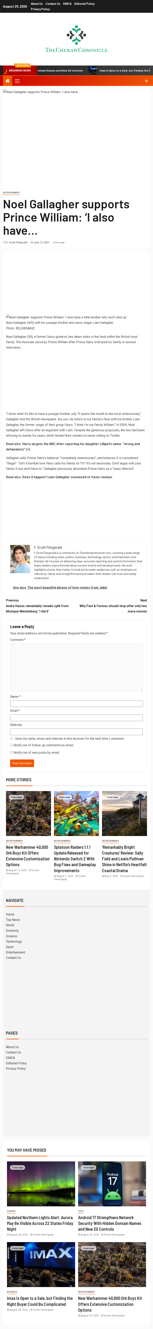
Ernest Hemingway (133, 876)
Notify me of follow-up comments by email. (44, 745)
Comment (18, 640)
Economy (12, 930)
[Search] (146, 81)
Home (10, 914)
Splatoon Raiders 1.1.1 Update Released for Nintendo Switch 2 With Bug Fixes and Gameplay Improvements (75, 858)
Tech (80, 1211)
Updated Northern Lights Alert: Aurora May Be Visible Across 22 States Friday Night (40, 1223)
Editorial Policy (84, 3)
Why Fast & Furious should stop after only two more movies (113, 605)
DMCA (67, 3)
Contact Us (53, 3)
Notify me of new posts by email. (37, 752)
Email (15, 711)
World (10, 925)
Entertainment (11, 193)
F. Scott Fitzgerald (17, 242)
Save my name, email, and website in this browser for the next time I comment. (69, 739)
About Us (37, 3)
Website (16, 725)
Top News (13, 920)
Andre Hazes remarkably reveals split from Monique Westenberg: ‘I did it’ (37, 605)
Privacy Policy (40, 9)
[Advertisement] (76, 284)
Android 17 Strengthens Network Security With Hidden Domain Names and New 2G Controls (109, 1223)
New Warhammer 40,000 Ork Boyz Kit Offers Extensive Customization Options (110, 1303)
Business (12, 1292)
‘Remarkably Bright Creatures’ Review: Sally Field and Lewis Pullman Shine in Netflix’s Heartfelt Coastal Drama (124, 858)
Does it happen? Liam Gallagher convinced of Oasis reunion (67, 477)
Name (15, 697)
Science (11, 936)
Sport (10, 947)
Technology (14, 941)
